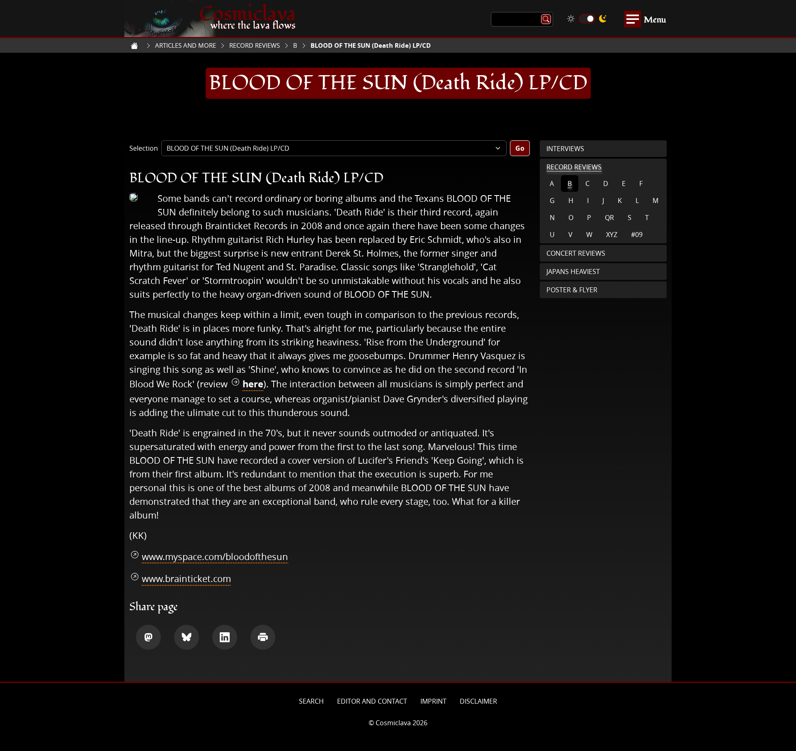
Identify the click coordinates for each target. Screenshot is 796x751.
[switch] (587, 19)
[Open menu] (632, 19)
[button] (148, 637)
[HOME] (134, 46)
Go (519, 148)
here (253, 383)
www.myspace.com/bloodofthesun (215, 556)
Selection (143, 148)
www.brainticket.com (186, 578)
